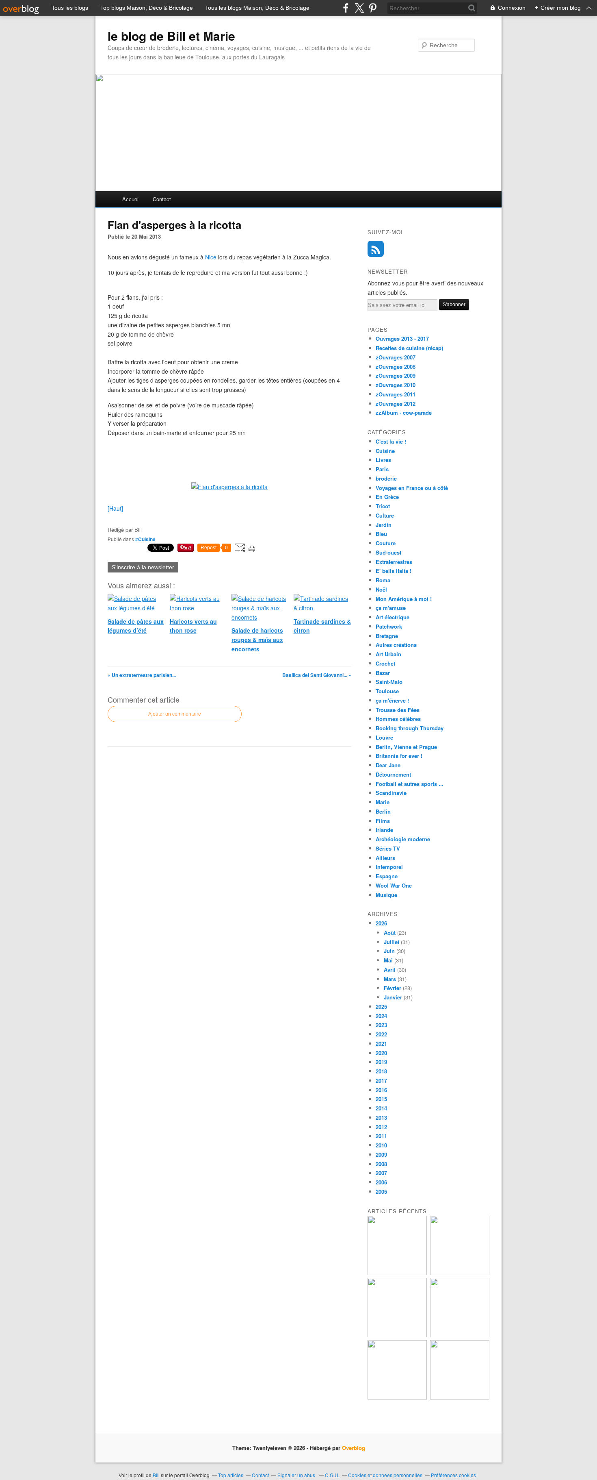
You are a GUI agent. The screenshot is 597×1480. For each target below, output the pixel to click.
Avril (390, 969)
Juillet (391, 942)
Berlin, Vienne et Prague (406, 747)
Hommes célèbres (398, 719)
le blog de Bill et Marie (171, 35)
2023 (381, 1025)
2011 (381, 1136)
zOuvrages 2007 (395, 357)
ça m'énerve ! (392, 700)
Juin (389, 951)
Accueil (131, 199)
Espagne (387, 876)
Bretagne (387, 636)
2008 (381, 1164)
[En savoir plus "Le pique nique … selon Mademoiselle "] (397, 1273)
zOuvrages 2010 (395, 385)
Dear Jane (388, 765)
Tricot (383, 506)
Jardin (384, 525)
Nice (210, 257)
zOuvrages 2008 (395, 366)
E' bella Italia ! (393, 571)
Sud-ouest (388, 552)
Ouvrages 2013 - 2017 (402, 338)
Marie (382, 802)
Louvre (384, 737)
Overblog (353, 1448)
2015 (381, 1099)
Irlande (384, 830)
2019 (381, 1062)
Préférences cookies (453, 1474)
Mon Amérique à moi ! (404, 599)
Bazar (383, 673)
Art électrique (392, 617)
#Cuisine (145, 539)
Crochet (385, 663)
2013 (381, 1117)
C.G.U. (332, 1474)
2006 (381, 1182)
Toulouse (387, 691)
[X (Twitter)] (359, 8)
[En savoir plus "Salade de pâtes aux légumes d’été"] (459, 1335)
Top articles (230, 1474)
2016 (381, 1090)
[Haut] (115, 508)
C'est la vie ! (391, 441)
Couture (386, 543)
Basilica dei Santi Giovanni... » (316, 675)
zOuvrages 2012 (395, 403)
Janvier (393, 997)
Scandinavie (391, 793)
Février (392, 988)
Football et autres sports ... (409, 784)
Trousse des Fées (398, 710)
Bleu (381, 534)
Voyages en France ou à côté (412, 488)
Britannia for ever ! (399, 756)
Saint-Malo (389, 682)
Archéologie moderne (403, 839)
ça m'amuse (391, 608)
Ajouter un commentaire (174, 714)
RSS (376, 249)
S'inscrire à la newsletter (143, 567)
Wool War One (394, 885)
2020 (381, 1053)
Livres (383, 460)
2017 (381, 1080)
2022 (381, 1034)
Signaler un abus (296, 1474)
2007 (381, 1173)
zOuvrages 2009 (395, 375)
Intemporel (389, 867)
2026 (381, 923)
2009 (381, 1154)
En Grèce (387, 497)
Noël (381, 589)
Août (390, 932)
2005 (381, 1191)
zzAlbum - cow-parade (404, 412)
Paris (382, 469)
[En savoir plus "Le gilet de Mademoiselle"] (397, 1335)
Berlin (383, 811)
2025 (381, 1006)
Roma (383, 580)
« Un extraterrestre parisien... (142, 675)
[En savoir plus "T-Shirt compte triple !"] (459, 1273)
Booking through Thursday (409, 728)
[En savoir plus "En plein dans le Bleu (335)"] (459, 1397)
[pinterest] (373, 8)
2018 (381, 1071)
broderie (386, 478)
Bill (156, 1474)
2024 (381, 1016)
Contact (162, 199)
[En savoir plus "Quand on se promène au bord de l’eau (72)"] (397, 1397)
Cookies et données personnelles (385, 1474)
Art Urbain (388, 654)
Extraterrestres (394, 562)
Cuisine (385, 451)
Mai (388, 960)
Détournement (393, 774)
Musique (386, 895)
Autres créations (396, 645)
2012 (381, 1127)
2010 (381, 1145)
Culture (385, 515)
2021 (381, 1043)
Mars (390, 979)
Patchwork (389, 626)
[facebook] (346, 8)
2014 (381, 1108)
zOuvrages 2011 (395, 394)
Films (383, 821)
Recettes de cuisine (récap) (409, 348)
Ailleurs (385, 858)
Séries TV (388, 848)
